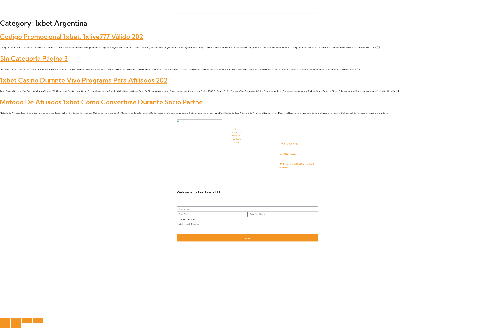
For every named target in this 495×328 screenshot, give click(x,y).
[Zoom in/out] (5, 320)
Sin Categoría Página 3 (34, 58)
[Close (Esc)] (38, 320)
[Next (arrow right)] (16, 325)
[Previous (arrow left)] (5, 325)
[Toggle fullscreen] (16, 320)
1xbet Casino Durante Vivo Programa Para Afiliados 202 (83, 80)
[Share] (27, 320)
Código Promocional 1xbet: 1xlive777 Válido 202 (71, 37)
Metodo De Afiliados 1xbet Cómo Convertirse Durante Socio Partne (101, 102)
